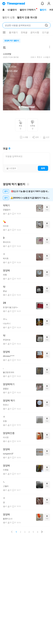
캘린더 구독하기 (28, 9)
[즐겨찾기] (28, 184)
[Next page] (42, 532)
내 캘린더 (12, 9)
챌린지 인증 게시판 (27, 17)
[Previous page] (12, 532)
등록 (43, 168)
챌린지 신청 (8, 17)
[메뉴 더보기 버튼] (4, 32)
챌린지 (43, 9)
